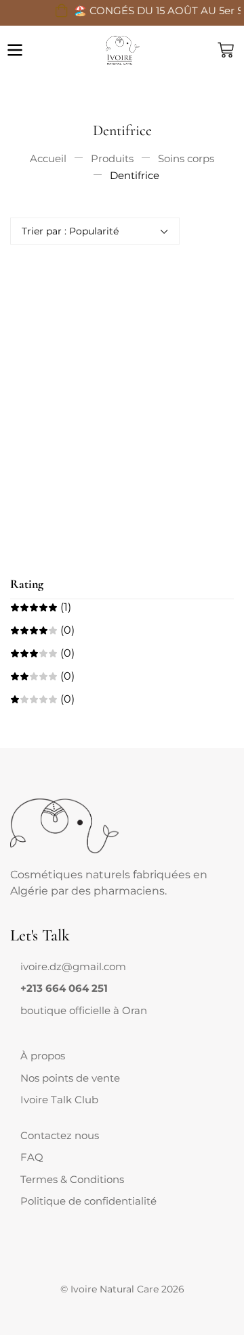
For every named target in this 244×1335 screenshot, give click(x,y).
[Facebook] (20, 1023)
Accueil (48, 158)
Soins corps (186, 158)
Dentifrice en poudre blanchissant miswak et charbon (64, 499)
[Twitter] (31, 1023)
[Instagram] (42, 1023)
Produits (112, 158)
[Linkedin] (52, 1023)
